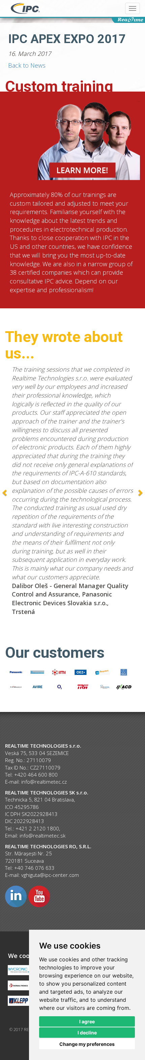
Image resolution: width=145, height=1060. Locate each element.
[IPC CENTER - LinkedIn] (16, 896)
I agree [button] (87, 1021)
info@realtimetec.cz (44, 781)
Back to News (27, 65)
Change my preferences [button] (87, 1044)
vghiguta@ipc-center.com (50, 874)
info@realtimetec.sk (42, 835)
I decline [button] (87, 1032)
